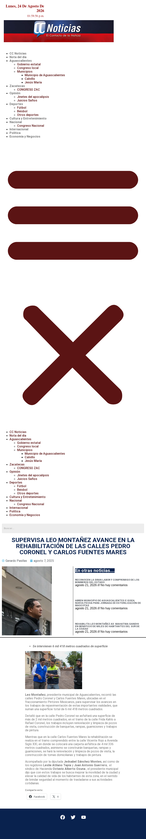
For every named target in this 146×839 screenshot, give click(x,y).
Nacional (16, 122)
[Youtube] (83, 817)
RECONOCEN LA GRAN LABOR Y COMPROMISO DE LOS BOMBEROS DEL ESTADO (107, 581)
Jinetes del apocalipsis (33, 97)
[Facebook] (62, 817)
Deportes (16, 104)
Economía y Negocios (25, 136)
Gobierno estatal (29, 64)
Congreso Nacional (30, 125)
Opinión (15, 93)
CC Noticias (18, 53)
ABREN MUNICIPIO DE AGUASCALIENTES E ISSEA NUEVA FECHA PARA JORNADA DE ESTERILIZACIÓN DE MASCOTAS (108, 603)
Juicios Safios (27, 100)
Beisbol (22, 111)
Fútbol (21, 107)
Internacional (19, 129)
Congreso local (28, 68)
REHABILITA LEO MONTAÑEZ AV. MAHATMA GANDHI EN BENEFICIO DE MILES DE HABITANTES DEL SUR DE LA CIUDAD (107, 626)
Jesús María (33, 82)
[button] (73, 284)
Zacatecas (17, 86)
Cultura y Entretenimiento (28, 118)
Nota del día (18, 57)
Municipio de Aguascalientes (45, 75)
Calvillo (30, 79)
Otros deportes (28, 115)
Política (15, 133)
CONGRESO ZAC (28, 89)
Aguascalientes (21, 61)
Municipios (25, 71)
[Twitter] (73, 817)
